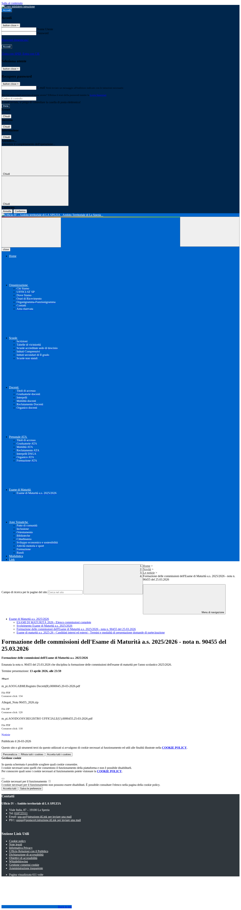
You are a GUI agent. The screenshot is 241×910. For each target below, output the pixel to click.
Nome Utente (45, 29)
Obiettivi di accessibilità (23, 858)
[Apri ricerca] (209, 232)
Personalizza (10, 754)
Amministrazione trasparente (26, 868)
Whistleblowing (18, 861)
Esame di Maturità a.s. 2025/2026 (29, 619)
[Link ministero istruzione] (18, 6)
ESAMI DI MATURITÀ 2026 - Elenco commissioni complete (54, 622)
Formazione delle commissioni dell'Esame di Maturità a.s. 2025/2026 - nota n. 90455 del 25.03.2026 (76, 629)
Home (146, 565)
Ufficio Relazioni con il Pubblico (28, 851)
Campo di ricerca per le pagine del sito (24, 592)
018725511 (21, 813)
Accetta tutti (59, 754)
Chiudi (6, 116)
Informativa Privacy (21, 847)
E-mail (41, 87)
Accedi (7, 10)
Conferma (20, 211)
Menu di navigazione (212, 612)
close (6, 249)
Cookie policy (17, 841)
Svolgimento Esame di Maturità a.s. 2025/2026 (44, 625)
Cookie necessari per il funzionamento (25, 781)
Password (43, 33)
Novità (147, 569)
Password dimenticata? (15, 40)
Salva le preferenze (30, 788)
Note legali (15, 844)
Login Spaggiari (98, 95)
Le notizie (149, 572)
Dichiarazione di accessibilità (26, 854)
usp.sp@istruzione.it (45, 816)
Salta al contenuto (12, 3)
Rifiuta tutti (32, 754)
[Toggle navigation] (31, 232)
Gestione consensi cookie (24, 864)
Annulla (7, 211)
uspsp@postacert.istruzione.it (48, 820)
